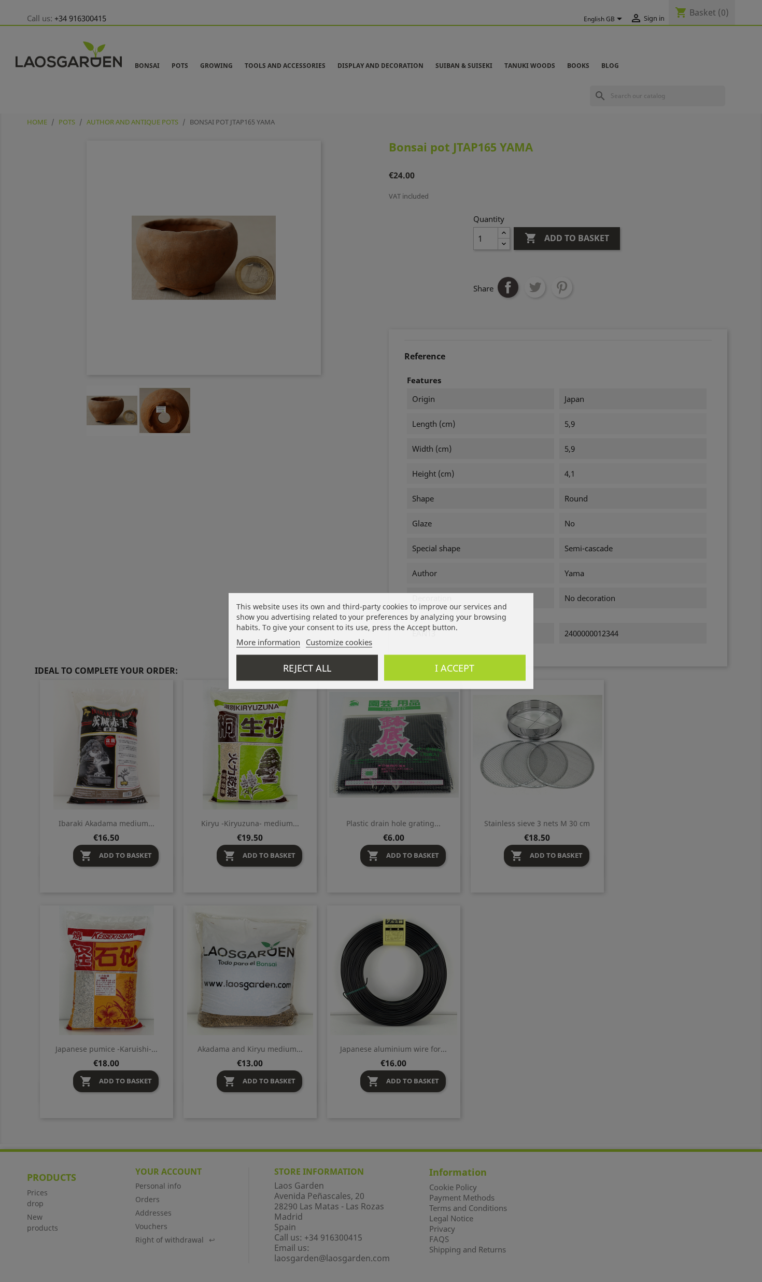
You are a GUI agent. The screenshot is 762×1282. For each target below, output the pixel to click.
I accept (454, 668)
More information (268, 642)
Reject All (307, 668)
